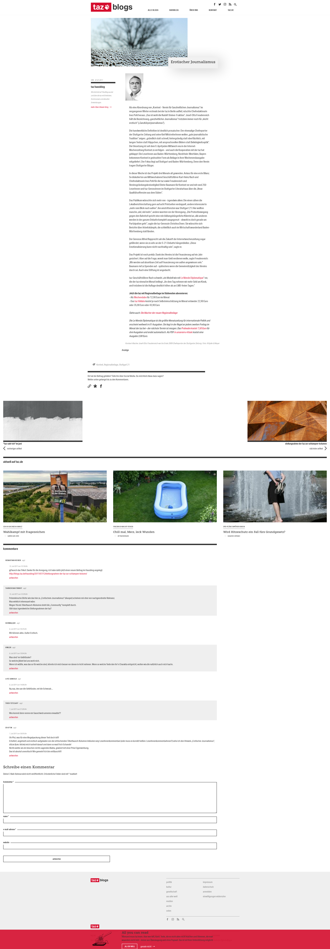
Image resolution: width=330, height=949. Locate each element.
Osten (168, 910)
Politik (169, 882)
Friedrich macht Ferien (123, 526)
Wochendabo (140, 297)
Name (6, 816)
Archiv (169, 905)
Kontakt (213, 10)
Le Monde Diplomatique (192, 277)
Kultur (168, 886)
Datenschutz (208, 886)
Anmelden (207, 891)
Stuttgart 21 (124, 364)
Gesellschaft (171, 891)
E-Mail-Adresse (9, 829)
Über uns (193, 10)
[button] (95, 386)
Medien (169, 901)
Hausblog (174, 10)
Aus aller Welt (172, 896)
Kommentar (8, 782)
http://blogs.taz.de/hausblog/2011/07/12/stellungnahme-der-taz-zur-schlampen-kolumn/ (48, 573)
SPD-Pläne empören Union (234, 526)
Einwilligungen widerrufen (214, 896)
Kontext (99, 364)
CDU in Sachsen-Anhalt (12, 526)
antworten (13, 577)
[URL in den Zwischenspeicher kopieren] (89, 386)
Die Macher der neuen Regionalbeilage (159, 312)
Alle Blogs (153, 10)
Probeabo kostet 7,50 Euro (193, 328)
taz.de (231, 10)
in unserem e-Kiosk (183, 332)
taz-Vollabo (140, 301)
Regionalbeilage (111, 364)
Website (6, 842)
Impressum (208, 882)
